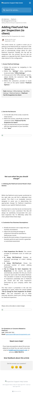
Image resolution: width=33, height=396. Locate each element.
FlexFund (13, 19)
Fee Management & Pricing (9, 21)
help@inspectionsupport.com (17, 350)
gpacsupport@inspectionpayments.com (18, 334)
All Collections (5, 19)
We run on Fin (17, 391)
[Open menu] (30, 3)
